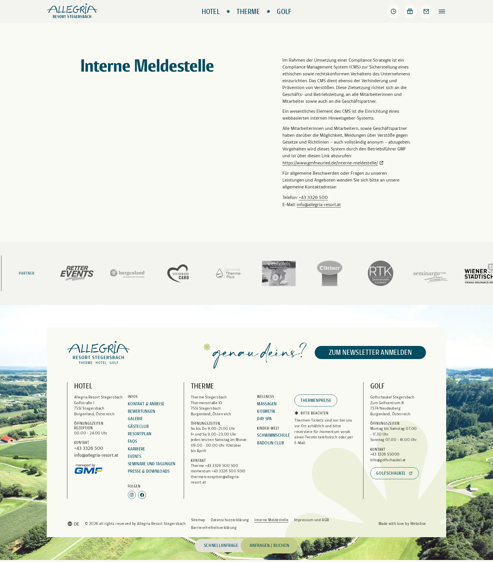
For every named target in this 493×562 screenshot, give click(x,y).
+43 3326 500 (313, 197)
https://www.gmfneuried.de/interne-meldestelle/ (330, 163)
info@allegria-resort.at (319, 204)
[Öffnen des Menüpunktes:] (442, 11)
